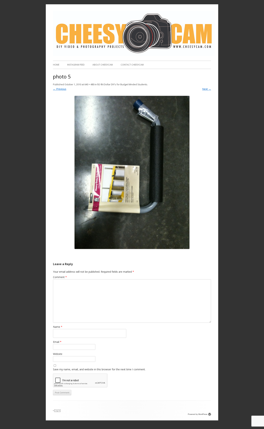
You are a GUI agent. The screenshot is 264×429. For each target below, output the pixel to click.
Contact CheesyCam (132, 64)
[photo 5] (132, 172)
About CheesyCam (102, 64)
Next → (206, 89)
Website (57, 354)
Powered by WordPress (197, 414)
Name (57, 326)
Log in (57, 411)
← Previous (59, 89)
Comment (60, 277)
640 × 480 (89, 84)
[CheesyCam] (134, 55)
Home (56, 64)
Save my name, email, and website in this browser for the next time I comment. (99, 369)
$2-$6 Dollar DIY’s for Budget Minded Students (122, 84)
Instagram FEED (76, 64)
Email (57, 342)
